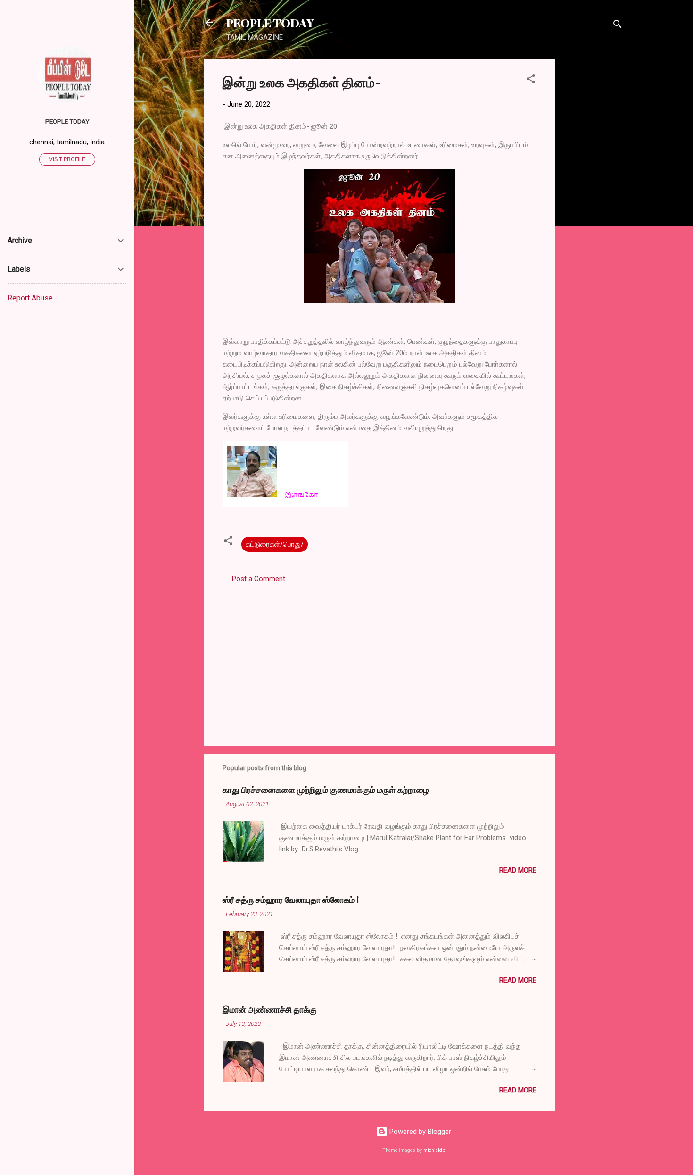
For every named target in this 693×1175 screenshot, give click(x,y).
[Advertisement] (593, 200)
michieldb (434, 1150)
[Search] (617, 25)
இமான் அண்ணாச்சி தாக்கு (270, 1009)
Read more (517, 870)
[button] (530, 80)
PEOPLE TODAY (270, 22)
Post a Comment (258, 579)
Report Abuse (30, 297)
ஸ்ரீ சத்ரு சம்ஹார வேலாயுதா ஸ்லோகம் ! (291, 899)
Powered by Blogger (419, 1131)
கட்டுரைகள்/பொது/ (275, 544)
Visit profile (67, 159)
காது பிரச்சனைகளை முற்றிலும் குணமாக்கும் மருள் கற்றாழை (326, 789)
